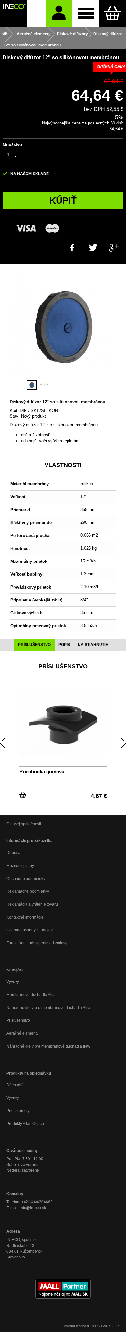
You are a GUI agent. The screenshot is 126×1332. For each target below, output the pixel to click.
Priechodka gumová (41, 771)
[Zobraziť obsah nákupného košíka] (112, 13)
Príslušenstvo (18, 1020)
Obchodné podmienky (25, 878)
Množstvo (12, 144)
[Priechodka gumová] (63, 722)
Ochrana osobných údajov (29, 930)
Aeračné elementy (22, 1033)
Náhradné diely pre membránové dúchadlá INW (48, 1046)
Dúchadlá (15, 1085)
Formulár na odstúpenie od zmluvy (36, 943)
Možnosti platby (20, 865)
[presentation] (34, 645)
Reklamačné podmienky (27, 891)
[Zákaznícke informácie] (59, 13)
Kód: (14, 410)
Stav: (15, 416)
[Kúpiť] (22, 793)
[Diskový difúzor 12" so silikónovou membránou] (32, 385)
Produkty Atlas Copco (25, 1123)
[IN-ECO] (13, 13)
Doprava (14, 852)
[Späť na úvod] (4, 34)
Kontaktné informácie (25, 917)
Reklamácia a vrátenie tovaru (32, 904)
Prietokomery (18, 1110)
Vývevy (12, 981)
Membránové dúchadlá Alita (31, 994)
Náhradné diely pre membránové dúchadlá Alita (48, 1007)
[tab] (34, 645)
